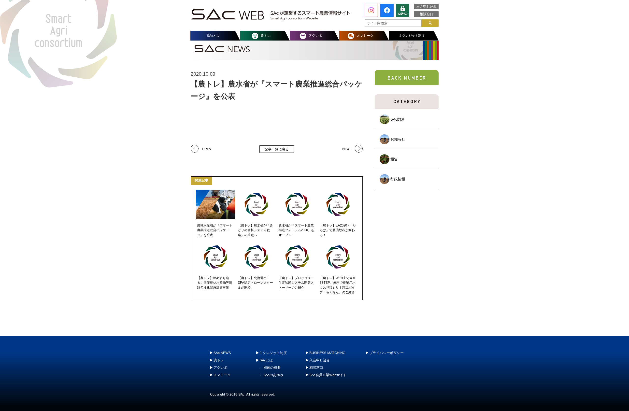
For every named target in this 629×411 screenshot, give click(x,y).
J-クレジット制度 (412, 35)
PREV (206, 148)
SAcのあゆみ (273, 375)
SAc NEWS (222, 353)
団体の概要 (272, 367)
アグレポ (315, 36)
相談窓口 (426, 14)
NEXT (346, 148)
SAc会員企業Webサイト (328, 375)
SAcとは (213, 36)
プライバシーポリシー (386, 353)
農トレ (265, 36)
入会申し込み (426, 6)
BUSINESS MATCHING (327, 353)
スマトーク (364, 36)
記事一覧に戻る (277, 149)
